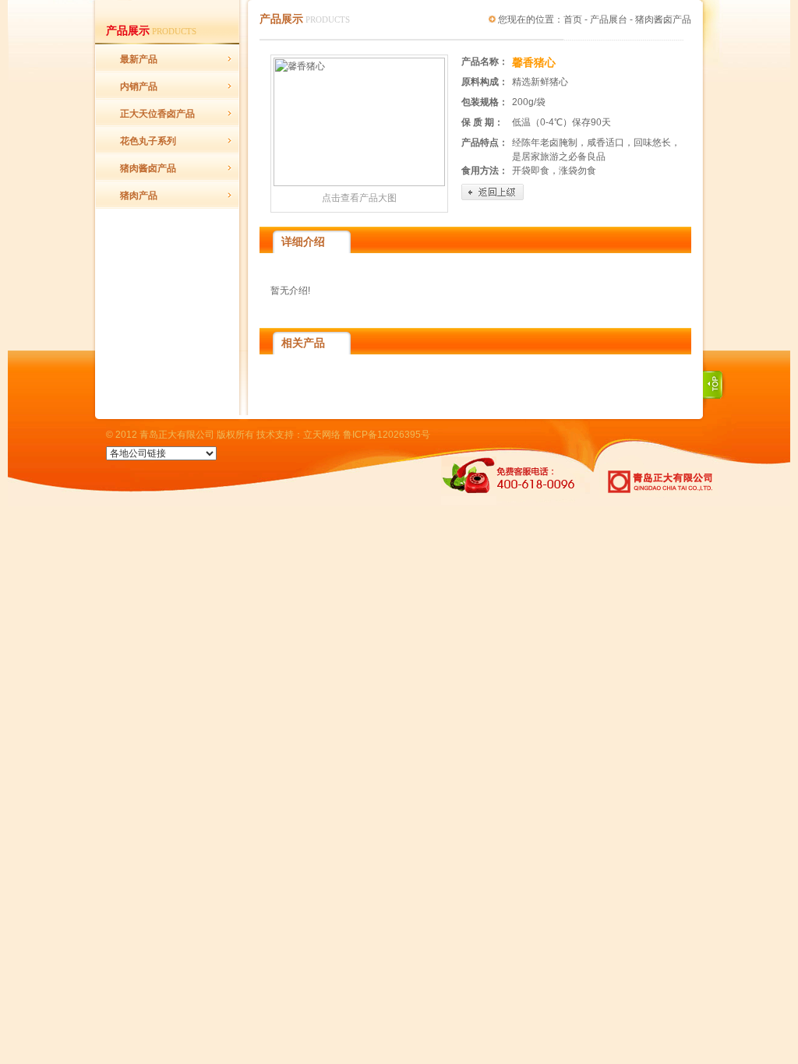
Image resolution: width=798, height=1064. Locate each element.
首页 (572, 19)
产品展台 (608, 19)
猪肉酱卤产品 (148, 168)
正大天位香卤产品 (157, 113)
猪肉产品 (138, 195)
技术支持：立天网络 (298, 434)
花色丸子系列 (148, 141)
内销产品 (138, 86)
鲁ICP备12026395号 (386, 434)
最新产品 (138, 59)
